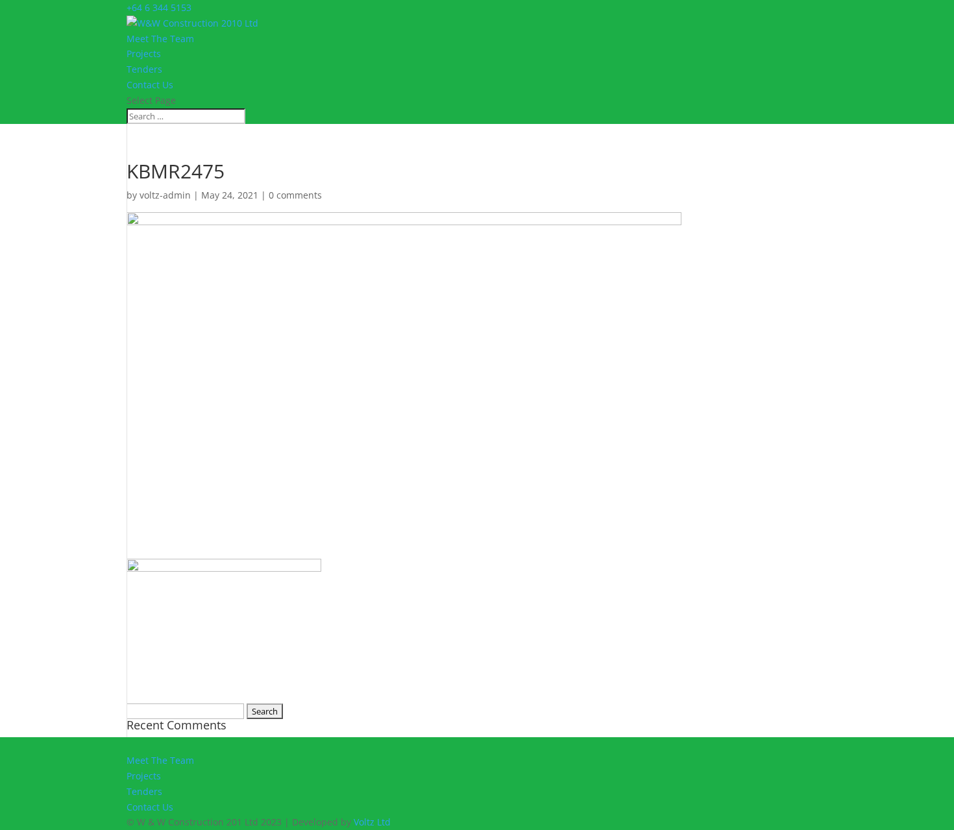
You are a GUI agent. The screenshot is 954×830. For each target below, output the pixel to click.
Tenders (144, 69)
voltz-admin (165, 195)
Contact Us (150, 85)
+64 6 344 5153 (159, 7)
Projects (144, 53)
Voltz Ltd (372, 822)
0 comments (295, 195)
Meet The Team (160, 38)
